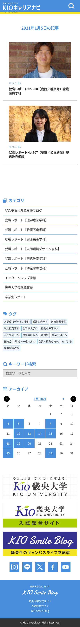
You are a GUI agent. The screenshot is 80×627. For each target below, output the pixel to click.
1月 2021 (40, 398)
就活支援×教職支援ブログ (23, 210)
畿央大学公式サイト (40, 601)
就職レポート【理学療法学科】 (26, 220)
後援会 (45, 335)
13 (29, 433)
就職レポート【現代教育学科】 (26, 258)
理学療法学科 (30, 328)
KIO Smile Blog (40, 611)
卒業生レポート (16, 297)
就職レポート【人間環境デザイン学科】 (33, 248)
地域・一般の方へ (25, 341)
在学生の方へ (11, 335)
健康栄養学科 (58, 321)
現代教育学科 (11, 328)
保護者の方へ (30, 335)
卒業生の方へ (59, 335)
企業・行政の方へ (48, 341)
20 (29, 443)
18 (8, 443)
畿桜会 (8, 341)
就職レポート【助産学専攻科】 (26, 268)
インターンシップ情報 (20, 278)
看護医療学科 (40, 321)
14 (39, 433)
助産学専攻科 (11, 348)
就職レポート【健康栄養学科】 (26, 239)
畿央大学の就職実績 (19, 287)
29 (50, 453)
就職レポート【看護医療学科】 (26, 229)
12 (18, 433)
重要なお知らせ (50, 328)
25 (8, 453)
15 (50, 433)
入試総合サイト (40, 606)
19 (18, 443)
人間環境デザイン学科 (16, 321)
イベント (67, 341)
